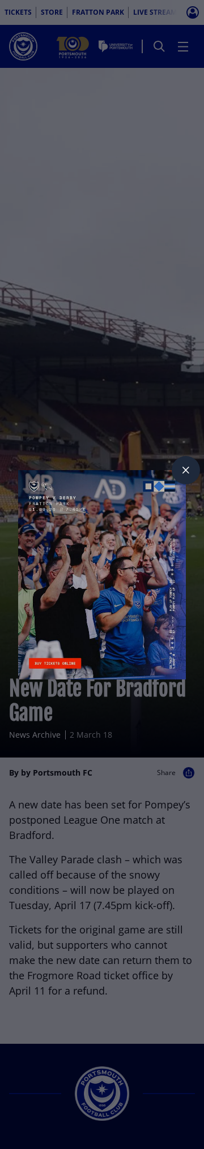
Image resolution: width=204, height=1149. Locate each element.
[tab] (185, 470)
